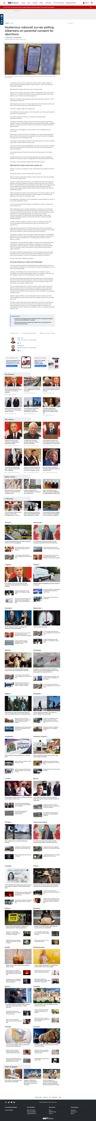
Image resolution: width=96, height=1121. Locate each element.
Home (23, 3)
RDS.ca (72, 1113)
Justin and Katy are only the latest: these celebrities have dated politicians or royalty (32, 514)
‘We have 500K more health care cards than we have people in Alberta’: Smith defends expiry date (23, 600)
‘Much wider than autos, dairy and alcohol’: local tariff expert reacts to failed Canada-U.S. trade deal (46, 799)
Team (60, 1097)
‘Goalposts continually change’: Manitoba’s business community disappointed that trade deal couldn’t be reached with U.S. (46, 670)
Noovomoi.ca (74, 1111)
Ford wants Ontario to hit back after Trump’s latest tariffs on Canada (51, 389)
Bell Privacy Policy (31, 1110)
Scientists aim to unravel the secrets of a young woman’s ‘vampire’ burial (13, 492)
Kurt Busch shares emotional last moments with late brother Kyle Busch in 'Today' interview (18, 1006)
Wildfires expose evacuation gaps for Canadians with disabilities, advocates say (23, 893)
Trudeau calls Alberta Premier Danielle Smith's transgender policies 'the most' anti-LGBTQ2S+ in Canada (33, 319)
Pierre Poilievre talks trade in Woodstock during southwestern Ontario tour (18, 798)
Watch (41, 3)
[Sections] (4, 2)
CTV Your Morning (58, 3)
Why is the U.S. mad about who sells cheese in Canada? (13, 1081)
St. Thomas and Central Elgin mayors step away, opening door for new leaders (23, 804)
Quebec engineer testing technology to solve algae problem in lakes (21, 642)
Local (28, 3)
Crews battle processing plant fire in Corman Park (17, 756)
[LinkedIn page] (14, 1102)
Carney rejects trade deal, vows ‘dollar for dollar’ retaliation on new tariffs (31, 410)
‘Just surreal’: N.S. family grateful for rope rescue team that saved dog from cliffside (16, 669)
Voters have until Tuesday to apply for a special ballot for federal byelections (17, 927)
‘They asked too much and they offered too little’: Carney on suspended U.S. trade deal (51, 442)
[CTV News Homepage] (13, 3)
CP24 (50, 1110)
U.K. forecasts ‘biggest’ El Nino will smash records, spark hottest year (17, 1045)
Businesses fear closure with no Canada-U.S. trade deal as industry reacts (13, 410)
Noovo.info (73, 1110)
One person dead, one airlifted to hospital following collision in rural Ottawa (51, 591)
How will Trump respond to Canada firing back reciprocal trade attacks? (51, 469)
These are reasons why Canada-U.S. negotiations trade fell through (12, 442)
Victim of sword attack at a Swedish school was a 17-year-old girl (51, 892)
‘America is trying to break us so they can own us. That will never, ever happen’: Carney (32, 469)
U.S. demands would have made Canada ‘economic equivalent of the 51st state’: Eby (45, 542)
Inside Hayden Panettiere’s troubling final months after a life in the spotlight (46, 966)
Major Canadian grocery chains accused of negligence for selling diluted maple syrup (51, 492)
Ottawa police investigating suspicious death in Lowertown (46, 584)
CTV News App (38, 1097)
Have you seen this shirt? (40, 627)
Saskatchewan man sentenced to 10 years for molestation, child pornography (23, 728)
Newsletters (55, 1097)
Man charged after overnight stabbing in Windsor (16, 841)
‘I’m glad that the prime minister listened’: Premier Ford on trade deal (31, 442)
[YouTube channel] (11, 1102)
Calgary (7, 23)
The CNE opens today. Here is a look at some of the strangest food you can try (13, 514)
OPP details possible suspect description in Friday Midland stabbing (50, 814)
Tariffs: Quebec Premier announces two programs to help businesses (16, 627)
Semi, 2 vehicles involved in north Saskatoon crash (23, 762)
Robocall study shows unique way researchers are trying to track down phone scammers (32, 323)
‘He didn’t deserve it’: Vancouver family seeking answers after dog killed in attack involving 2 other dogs (51, 1082)
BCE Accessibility (9, 1110)
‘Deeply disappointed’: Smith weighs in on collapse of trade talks (22, 592)
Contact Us (45, 1097)
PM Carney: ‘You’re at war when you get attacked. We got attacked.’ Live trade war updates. (13, 390)
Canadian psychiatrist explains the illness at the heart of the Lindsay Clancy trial (50, 411)
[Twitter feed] (6, 1102)
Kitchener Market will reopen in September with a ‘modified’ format (51, 728)
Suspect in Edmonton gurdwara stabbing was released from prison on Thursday (30, 1082)
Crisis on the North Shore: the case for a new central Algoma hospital (45, 756)
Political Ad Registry (31, 1113)
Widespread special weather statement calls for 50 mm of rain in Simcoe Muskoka (51, 806)
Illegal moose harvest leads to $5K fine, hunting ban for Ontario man (51, 762)
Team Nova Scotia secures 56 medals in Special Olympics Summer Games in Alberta (22, 684)
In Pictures (48, 3)
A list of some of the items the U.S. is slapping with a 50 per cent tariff (32, 389)
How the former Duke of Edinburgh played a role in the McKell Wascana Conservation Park (18, 713)
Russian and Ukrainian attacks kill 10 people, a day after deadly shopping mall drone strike (46, 885)
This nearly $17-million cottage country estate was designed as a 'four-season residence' (51, 514)
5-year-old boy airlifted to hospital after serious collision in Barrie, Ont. (23, 901)
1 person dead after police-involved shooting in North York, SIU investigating (18, 542)
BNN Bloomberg (52, 1111)
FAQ (50, 1097)
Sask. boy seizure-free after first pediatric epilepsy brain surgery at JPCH (23, 770)
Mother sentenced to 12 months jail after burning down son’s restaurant (32, 492)
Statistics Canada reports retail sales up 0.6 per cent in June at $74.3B (45, 927)
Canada (35, 3)
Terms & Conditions (31, 1111)
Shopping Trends (71, 3)
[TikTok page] (9, 1102)
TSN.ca (50, 1113)
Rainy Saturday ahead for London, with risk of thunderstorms (21, 812)
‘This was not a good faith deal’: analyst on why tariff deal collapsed (12, 469)
